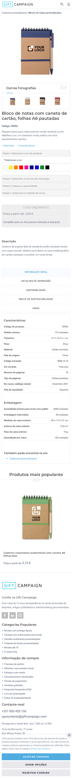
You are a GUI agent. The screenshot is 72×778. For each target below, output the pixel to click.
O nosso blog (10, 651)
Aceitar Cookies (36, 756)
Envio (36, 308)
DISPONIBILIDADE (36, 290)
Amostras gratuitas (13, 685)
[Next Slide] (65, 87)
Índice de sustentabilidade (36, 299)
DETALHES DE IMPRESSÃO (36, 281)
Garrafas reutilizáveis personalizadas (22, 639)
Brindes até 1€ (11, 647)
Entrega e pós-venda (14, 672)
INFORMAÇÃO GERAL (36, 272)
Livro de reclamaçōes (14, 693)
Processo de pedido (14, 664)
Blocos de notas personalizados (45, 12)
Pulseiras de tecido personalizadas (21, 643)
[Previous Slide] (61, 87)
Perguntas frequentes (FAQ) (17, 689)
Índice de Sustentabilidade (17, 698)
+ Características (26, 145)
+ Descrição (8, 145)
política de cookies (39, 748)
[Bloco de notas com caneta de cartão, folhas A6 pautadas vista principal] (36, 48)
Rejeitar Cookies (36, 772)
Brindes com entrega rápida (18, 630)
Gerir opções (36, 764)
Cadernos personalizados (14, 12)
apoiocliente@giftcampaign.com (24, 716)
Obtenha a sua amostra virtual (19, 668)
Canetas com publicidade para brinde (23, 634)
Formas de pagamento (15, 681)
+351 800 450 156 (14, 711)
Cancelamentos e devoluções (18, 676)
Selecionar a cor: (13, 160)
